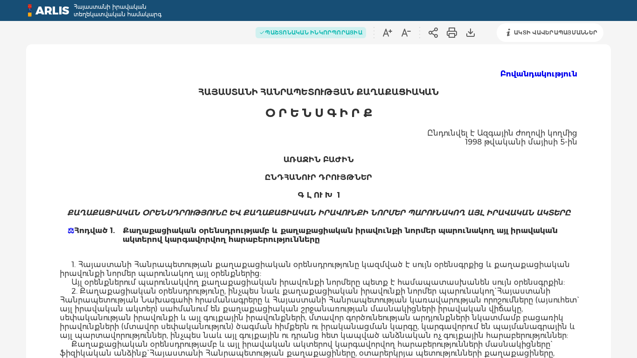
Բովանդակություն (538, 73)
